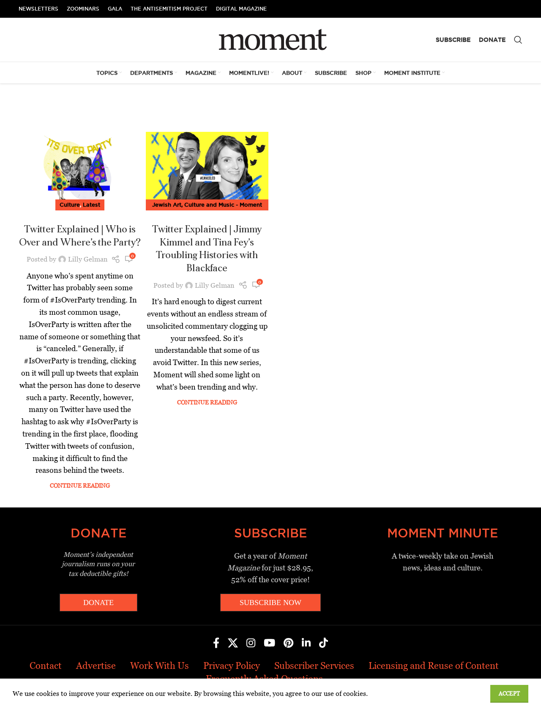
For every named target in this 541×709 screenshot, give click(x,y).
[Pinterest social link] (288, 643)
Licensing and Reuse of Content (434, 665)
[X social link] (233, 643)
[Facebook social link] (216, 643)
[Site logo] (270, 39)
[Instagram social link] (251, 643)
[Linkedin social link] (306, 643)
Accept (509, 693)
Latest (91, 204)
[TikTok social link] (323, 643)
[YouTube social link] (269, 643)
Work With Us (159, 665)
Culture (70, 204)
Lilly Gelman (87, 259)
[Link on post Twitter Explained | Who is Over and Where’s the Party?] (80, 168)
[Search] (518, 39)
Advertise (96, 665)
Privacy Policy (231, 665)
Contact (46, 665)
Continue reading (80, 485)
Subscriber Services (314, 665)
